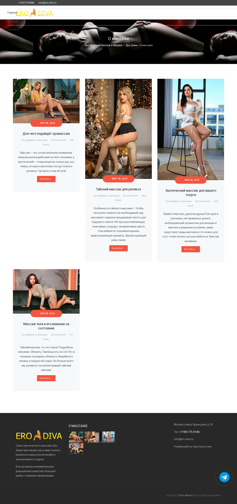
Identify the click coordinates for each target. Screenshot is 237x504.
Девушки (13, 20)
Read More (45, 378)
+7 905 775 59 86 (17, 4)
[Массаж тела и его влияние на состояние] (76, 448)
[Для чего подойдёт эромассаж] (76, 437)
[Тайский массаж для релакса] (92, 437)
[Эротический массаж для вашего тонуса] (107, 437)
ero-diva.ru (186, 495)
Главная (12, 12)
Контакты (13, 29)
